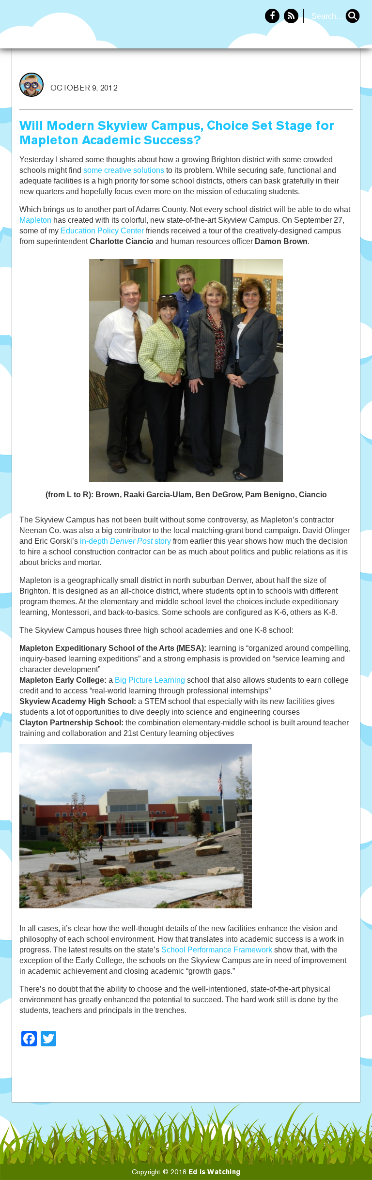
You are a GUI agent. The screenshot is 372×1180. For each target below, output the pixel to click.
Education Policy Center (102, 231)
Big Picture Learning (150, 680)
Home (277, 80)
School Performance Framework (216, 950)
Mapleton (35, 220)
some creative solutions (123, 170)
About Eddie (328, 80)
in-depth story (125, 541)
